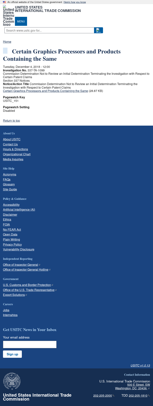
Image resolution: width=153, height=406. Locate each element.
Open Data (10, 234)
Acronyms (9, 174)
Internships (10, 315)
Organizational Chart (16, 154)
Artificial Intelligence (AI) (19, 209)
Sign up (12, 354)
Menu (21, 21)
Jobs (6, 310)
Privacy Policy (12, 244)
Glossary (9, 184)
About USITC (12, 139)
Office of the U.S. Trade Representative (28, 290)
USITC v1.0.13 (140, 365)
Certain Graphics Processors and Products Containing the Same (45, 91)
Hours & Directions (15, 149)
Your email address (16, 337)
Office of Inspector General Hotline (25, 269)
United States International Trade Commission (48, 8)
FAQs (6, 179)
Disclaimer (10, 214)
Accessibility (11, 204)
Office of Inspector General (20, 264)
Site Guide (10, 189)
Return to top (11, 120)
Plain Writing (11, 239)
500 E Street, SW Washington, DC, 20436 (132, 386)
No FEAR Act (12, 229)
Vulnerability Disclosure (18, 249)
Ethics (7, 219)
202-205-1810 (138, 395)
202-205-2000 (102, 395)
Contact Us (10, 144)
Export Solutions (14, 295)
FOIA (6, 224)
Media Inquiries (13, 159)
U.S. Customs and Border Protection (27, 285)
